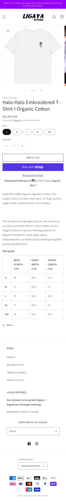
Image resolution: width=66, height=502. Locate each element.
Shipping (17, 120)
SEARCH (11, 357)
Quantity (7, 139)
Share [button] (9, 324)
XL (37, 131)
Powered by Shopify (41, 495)
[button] (4, 17)
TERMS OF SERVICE (17, 372)
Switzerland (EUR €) (30, 465)
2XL (50, 131)
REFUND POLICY (15, 364)
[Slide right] (40, 90)
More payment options (33, 175)
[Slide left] (25, 90)
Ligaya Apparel (28, 495)
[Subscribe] (55, 431)
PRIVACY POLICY (15, 380)
